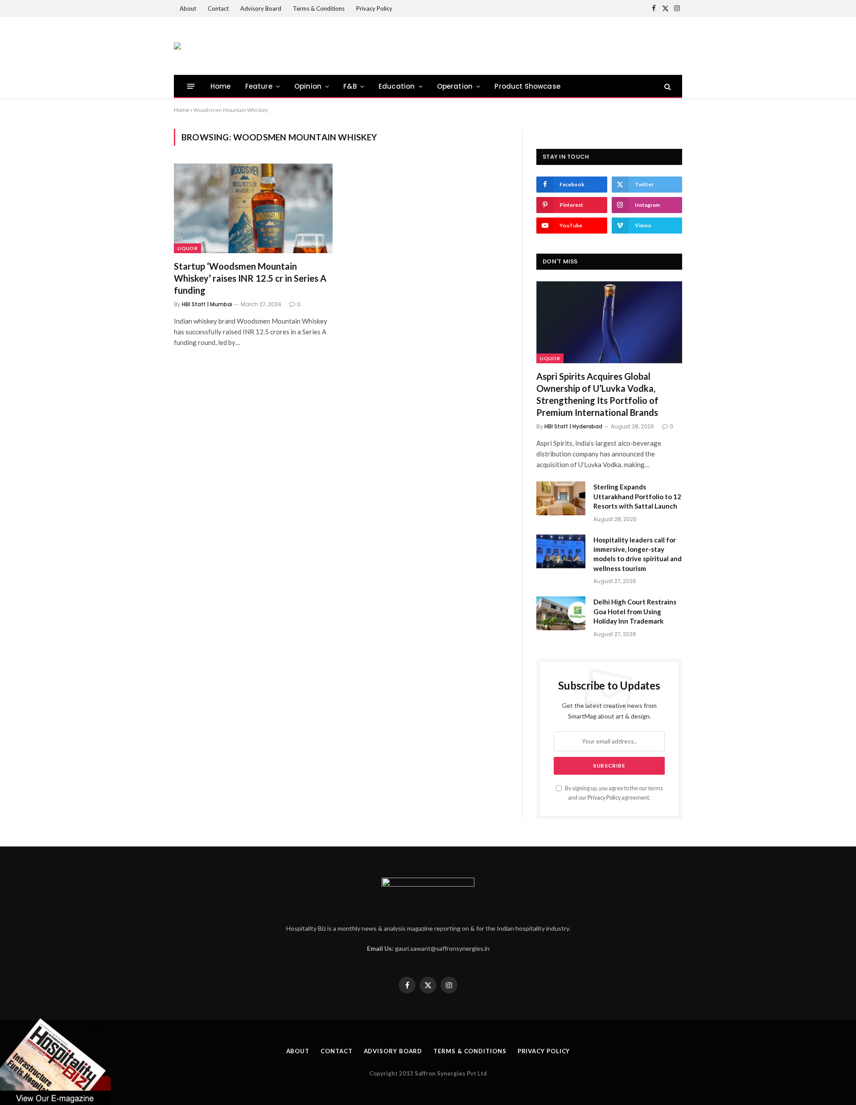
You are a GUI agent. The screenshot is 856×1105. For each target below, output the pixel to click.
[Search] (667, 86)
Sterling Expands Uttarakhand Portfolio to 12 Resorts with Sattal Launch (637, 496)
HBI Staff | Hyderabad (573, 426)
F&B (350, 86)
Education (397, 86)
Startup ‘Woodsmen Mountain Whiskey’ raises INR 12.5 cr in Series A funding (250, 278)
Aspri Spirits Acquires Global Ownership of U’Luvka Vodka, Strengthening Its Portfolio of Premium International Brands (597, 394)
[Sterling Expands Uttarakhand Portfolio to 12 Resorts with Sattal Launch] (560, 498)
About (188, 8)
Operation (455, 86)
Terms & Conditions (319, 8)
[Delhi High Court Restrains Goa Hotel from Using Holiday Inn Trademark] (560, 613)
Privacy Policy (374, 8)
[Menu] (191, 86)
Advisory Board (260, 8)
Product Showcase (527, 86)
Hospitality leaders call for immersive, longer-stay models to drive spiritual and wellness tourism (637, 554)
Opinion (307, 86)
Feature (258, 86)
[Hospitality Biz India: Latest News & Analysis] (177, 46)
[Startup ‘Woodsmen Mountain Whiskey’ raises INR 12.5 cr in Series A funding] (253, 208)
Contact (218, 8)
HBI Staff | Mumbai (207, 304)
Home (220, 86)
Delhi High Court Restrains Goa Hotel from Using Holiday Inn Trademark (634, 611)
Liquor (187, 248)
